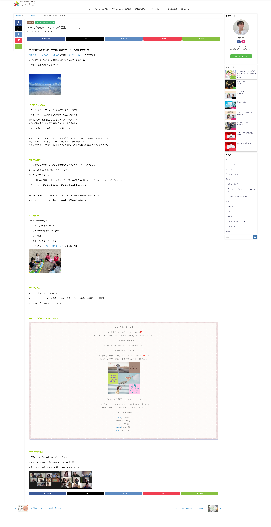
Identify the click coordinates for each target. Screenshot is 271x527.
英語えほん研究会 (141, 9)
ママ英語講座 (230, 226)
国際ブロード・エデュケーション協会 (44, 55)
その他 (228, 211)
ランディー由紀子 (75, 55)
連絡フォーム (185, 9)
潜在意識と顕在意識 (232, 184)
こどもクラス (155, 9)
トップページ (85, 9)
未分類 (228, 231)
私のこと (229, 159)
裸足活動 (30, 22)
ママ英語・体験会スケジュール (236, 221)
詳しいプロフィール (241, 56)
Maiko (118, 417)
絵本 (227, 201)
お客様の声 (230, 206)
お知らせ (229, 216)
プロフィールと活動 (101, 9)
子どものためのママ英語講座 (121, 9)
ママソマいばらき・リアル (54, 246)
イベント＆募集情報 (170, 9)
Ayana (118, 427)
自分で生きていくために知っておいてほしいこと (241, 190)
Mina (118, 430)
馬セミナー (230, 179)
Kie (118, 424)
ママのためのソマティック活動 (45, 22)
